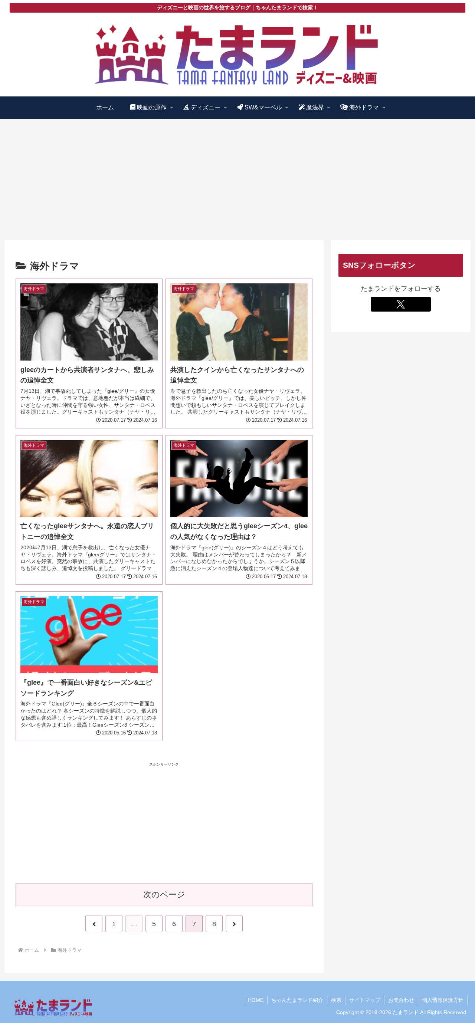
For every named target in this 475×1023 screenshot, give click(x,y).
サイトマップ (364, 1000)
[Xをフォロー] (400, 304)
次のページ (164, 894)
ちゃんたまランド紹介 (297, 1000)
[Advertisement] (237, 179)
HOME (255, 1000)
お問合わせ (401, 1000)
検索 (336, 1000)
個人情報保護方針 (442, 1000)
